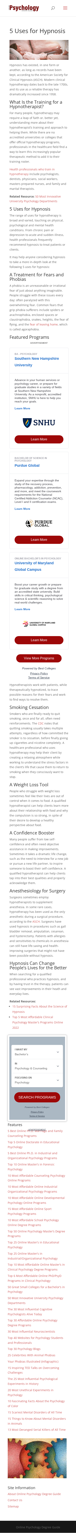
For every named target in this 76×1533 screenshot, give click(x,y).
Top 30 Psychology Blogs (24, 1349)
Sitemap (13, 1506)
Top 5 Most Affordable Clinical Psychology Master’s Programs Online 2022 (37, 1022)
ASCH (36, 921)
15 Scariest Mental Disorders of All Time (35, 1412)
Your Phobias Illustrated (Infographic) (33, 1361)
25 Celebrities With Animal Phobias (31, 1355)
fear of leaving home (44, 324)
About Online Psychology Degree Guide (34, 1494)
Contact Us (15, 1500)
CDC (41, 723)
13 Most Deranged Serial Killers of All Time (37, 1430)
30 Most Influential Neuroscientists (31, 1331)
